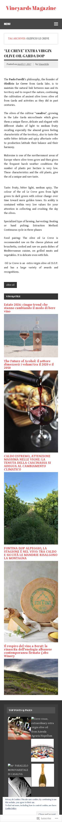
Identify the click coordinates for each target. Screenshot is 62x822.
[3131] (19, 729)
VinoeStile (44, 64)
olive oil (10, 284)
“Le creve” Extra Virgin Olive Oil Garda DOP (28, 53)
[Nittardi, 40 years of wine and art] (42, 751)
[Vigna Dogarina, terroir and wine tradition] (42, 776)
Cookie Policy (10, 808)
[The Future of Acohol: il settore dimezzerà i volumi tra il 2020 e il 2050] (31, 451)
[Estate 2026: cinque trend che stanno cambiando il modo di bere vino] (31, 356)
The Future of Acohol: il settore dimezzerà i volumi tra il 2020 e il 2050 (29, 364)
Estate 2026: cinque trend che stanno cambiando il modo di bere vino (29, 308)
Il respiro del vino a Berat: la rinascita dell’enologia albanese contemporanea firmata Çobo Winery (28, 651)
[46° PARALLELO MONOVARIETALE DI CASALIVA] (19, 770)
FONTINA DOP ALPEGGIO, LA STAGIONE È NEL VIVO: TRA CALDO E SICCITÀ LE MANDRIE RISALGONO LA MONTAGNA (30, 553)
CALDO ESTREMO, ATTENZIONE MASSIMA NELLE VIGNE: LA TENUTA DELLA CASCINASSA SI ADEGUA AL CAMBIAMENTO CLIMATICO (27, 462)
